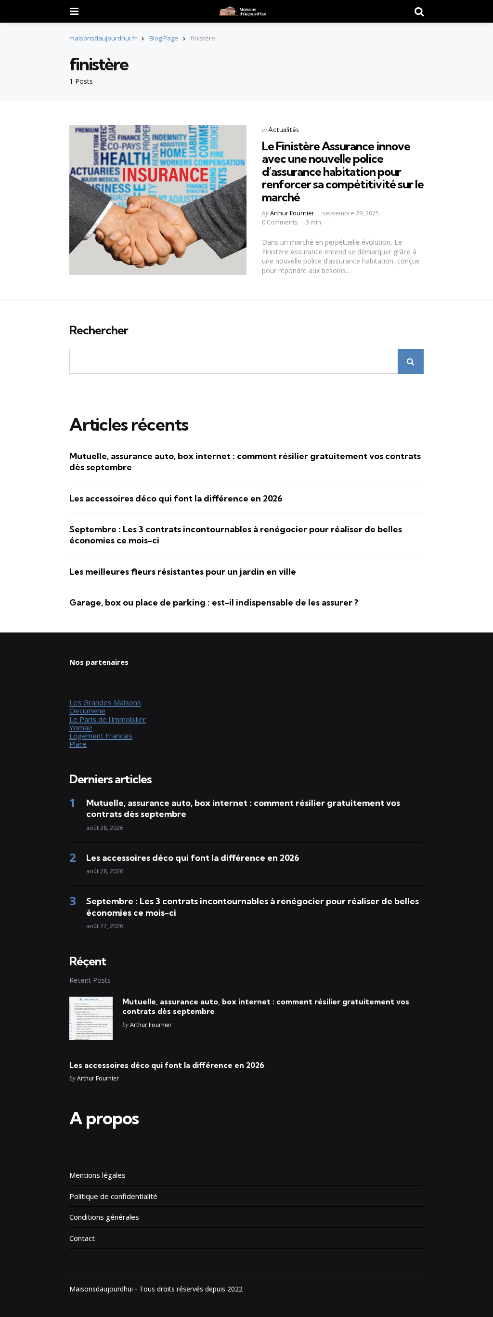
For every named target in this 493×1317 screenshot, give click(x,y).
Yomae (80, 727)
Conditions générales (104, 1217)
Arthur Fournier (292, 213)
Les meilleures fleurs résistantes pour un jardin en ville (182, 571)
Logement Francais (100, 735)
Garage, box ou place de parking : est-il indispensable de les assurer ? (213, 602)
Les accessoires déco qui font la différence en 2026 (176, 498)
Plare (78, 744)
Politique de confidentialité (113, 1196)
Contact (82, 1238)
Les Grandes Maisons (105, 702)
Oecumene (87, 710)
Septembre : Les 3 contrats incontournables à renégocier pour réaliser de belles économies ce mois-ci (235, 535)
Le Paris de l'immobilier (107, 719)
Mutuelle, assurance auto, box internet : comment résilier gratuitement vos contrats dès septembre (245, 461)
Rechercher (98, 330)
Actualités (283, 129)
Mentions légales (97, 1175)
